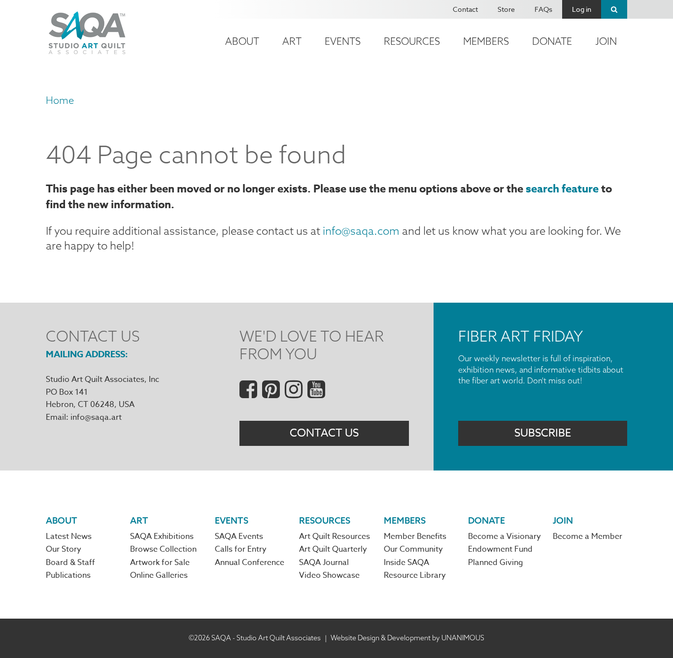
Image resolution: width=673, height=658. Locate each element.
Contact (465, 9)
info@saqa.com (361, 231)
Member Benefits (415, 536)
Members (486, 41)
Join (606, 41)
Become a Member (587, 536)
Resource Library (415, 575)
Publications (68, 575)
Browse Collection (163, 549)
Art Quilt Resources (334, 536)
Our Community (413, 549)
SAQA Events (239, 536)
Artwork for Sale (160, 562)
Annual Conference (249, 562)
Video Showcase (329, 575)
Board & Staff (70, 562)
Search (614, 9)
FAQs (543, 9)
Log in (581, 9)
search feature (562, 189)
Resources (412, 41)
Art (292, 41)
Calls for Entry (241, 549)
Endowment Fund (500, 549)
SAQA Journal (324, 562)
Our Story (63, 549)
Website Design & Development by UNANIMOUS (407, 637)
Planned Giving (495, 562)
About (242, 41)
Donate (552, 41)
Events (343, 41)
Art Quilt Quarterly (333, 549)
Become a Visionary (504, 536)
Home (60, 100)
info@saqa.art (96, 417)
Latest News (69, 536)
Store (506, 9)
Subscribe (542, 433)
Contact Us (324, 433)
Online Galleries (159, 575)
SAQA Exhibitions (162, 536)
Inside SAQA (406, 562)
